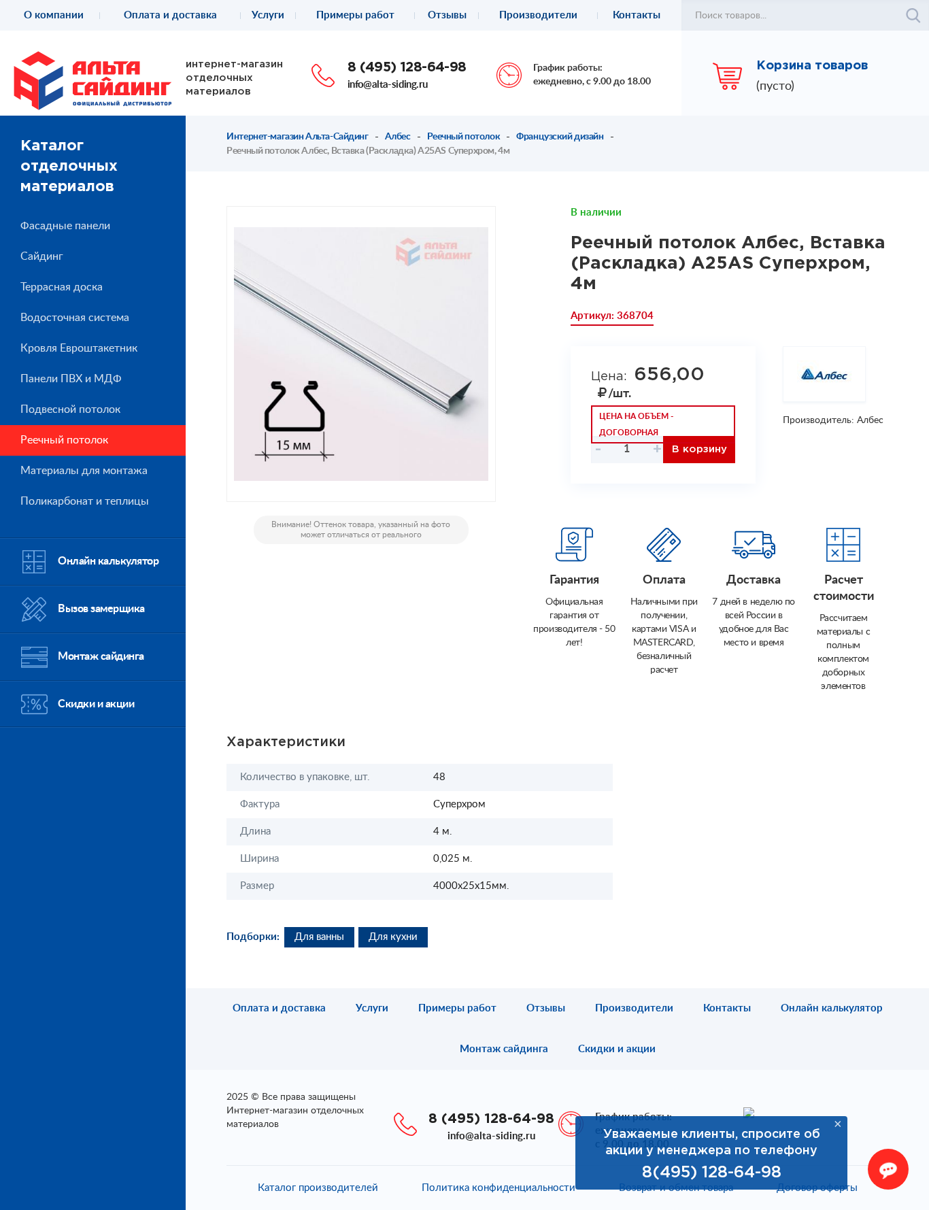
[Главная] (93, 80)
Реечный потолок (464, 136)
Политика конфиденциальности (498, 1188)
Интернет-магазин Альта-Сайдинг (297, 136)
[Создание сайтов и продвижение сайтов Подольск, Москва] (748, 1112)
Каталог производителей (318, 1188)
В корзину (699, 449)
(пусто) (775, 86)
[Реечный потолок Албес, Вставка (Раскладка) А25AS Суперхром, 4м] (361, 354)
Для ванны (319, 937)
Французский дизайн (559, 136)
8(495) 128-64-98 (711, 1172)
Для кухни (393, 937)
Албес (398, 136)
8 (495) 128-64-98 (407, 67)
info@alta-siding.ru (388, 85)
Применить (913, 15)
